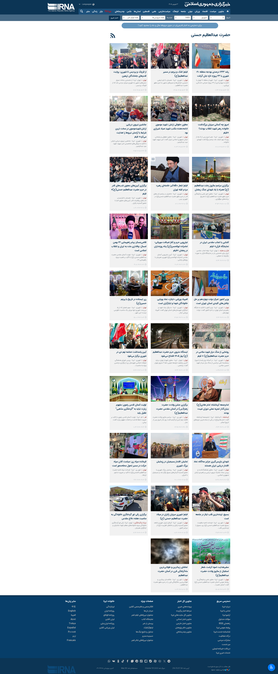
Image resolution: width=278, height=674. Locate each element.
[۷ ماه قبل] (129, 283)
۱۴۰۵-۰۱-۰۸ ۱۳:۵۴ (220, 203)
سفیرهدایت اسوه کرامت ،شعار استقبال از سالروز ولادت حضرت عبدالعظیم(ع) (214, 571)
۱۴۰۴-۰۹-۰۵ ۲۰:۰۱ (180, 479)
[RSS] (113, 36)
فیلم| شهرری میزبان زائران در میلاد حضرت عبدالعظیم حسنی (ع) (172, 517)
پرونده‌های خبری (185, 607)
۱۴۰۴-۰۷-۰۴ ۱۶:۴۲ (138, 532)
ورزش (197, 11)
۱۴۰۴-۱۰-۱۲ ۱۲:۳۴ (180, 370)
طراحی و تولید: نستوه (218, 670)
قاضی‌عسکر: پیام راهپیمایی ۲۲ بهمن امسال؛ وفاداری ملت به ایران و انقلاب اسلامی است (128, 247)
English (72, 611)
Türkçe (72, 623)
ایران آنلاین (109, 619)
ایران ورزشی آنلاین (106, 628)
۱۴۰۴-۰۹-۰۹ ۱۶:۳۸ (220, 479)
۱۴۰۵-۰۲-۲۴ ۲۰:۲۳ (179, 147)
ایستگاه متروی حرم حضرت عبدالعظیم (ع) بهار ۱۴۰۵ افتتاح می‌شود (170, 354)
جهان (190, 11)
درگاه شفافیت (224, 636)
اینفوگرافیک (148, 628)
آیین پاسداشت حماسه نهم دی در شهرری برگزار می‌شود (131, 354)
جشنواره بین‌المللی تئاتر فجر (142, 640)
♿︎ (271, 667)
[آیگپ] (146, 661)
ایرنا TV (108, 11)
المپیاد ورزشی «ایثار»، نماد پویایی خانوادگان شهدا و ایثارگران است (172, 301)
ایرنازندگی (110, 607)
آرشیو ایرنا (226, 615)
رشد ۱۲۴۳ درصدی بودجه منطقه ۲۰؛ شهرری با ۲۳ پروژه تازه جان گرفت (212, 74)
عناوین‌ (221, 11)
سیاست (213, 11)
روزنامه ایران (109, 611)
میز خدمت (226, 644)
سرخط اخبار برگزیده (184, 611)
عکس (129, 11)
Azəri (73, 619)
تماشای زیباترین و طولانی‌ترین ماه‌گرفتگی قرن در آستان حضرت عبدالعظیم (173, 571)
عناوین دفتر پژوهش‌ (183, 628)
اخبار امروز (114, 18)
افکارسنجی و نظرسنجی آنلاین (141, 607)
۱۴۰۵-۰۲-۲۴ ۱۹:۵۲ (138, 151)
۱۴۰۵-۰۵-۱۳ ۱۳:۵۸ (179, 90)
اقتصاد (205, 11)
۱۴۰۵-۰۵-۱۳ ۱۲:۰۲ (138, 90)
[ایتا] (141, 661)
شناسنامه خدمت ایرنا (222, 632)
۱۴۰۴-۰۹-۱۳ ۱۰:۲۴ (138, 427)
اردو (74, 636)
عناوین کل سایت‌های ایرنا (181, 615)
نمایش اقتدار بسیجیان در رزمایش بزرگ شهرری (172, 464)
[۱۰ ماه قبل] (170, 498)
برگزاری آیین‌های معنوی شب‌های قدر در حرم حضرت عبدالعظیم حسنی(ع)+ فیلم (128, 190)
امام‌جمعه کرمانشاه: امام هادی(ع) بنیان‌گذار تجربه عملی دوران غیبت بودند (213, 409)
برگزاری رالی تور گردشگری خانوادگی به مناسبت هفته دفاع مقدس (128, 517)
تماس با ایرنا (225, 611)
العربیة (73, 615)
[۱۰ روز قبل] (211, 56)
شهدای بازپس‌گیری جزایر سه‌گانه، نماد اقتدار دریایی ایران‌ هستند (211, 464)
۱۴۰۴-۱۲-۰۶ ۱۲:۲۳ (221, 260)
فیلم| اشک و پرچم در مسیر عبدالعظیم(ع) (175, 74)
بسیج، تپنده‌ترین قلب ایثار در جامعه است (212, 517)
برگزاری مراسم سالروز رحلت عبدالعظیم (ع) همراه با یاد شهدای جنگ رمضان (211, 188)
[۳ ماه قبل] (170, 108)
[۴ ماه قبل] (211, 169)
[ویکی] (114, 661)
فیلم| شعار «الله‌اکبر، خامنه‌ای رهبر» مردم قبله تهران (172, 188)
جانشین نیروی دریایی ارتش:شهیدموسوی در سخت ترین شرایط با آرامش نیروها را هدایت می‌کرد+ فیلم (130, 131)
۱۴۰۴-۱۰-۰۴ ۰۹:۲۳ (221, 427)
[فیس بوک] (127, 661)
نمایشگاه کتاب (147, 619)
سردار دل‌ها (148, 611)
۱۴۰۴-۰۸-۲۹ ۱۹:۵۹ (220, 532)
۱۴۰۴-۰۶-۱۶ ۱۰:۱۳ (180, 589)
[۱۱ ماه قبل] (211, 551)
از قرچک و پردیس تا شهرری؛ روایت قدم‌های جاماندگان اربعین (130, 74)
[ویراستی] (132, 661)
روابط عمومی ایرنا (223, 628)
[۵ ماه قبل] (170, 169)
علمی (154, 11)
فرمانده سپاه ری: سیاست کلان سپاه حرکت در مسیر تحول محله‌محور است (129, 464)
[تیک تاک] (123, 661)
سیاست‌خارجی (164, 11)
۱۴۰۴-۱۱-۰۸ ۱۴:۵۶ (179, 317)
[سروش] (137, 661)
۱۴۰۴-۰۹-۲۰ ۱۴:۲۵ (179, 427)
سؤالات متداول (224, 619)
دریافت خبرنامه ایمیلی (221, 649)
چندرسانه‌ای (119, 11)
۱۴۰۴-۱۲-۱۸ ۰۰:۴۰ (138, 208)
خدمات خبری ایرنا (223, 653)
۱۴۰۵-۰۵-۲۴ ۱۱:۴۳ (220, 90)
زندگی (94, 11)
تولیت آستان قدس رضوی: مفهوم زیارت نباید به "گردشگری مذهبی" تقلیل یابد (131, 409)
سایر (88, 11)
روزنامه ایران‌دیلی (107, 623)
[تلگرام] (169, 661)
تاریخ (228, 17)
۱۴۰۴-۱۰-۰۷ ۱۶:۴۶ (138, 370)
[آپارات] (155, 661)
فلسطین (146, 11)
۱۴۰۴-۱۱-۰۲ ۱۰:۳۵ (221, 370)
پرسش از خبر (148, 623)
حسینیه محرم (147, 636)
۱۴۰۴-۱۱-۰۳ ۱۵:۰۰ (138, 317)
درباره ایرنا (226, 607)
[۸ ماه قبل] (211, 388)
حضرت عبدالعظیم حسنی (210, 35)
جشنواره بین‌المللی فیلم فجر (142, 615)
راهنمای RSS (224, 623)
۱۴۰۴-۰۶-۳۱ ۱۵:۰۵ (220, 589)
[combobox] (217, 18)
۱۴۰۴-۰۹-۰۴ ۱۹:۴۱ (138, 479)
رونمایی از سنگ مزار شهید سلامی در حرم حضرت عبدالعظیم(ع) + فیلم (212, 354)
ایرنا (207, 4)
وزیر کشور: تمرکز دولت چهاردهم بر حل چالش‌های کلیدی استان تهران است (211, 301)
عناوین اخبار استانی (184, 619)
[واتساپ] (109, 661)
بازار (101, 11)
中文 (74, 607)
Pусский (72, 632)
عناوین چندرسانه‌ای (184, 632)
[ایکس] (164, 661)
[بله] (150, 661)
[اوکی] (118, 661)
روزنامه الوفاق (108, 615)
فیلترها (169, 17)
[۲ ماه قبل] (211, 108)
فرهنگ (176, 11)
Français (71, 640)
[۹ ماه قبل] (211, 498)
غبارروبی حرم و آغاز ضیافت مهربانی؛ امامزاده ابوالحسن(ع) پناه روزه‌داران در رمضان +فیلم (171, 247)
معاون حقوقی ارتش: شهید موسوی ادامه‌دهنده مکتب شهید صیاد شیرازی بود (170, 129)
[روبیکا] (160, 661)
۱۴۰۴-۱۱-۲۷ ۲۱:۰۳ (180, 264)
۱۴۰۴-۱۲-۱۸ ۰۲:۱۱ (180, 203)
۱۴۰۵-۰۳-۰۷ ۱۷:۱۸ (220, 147)
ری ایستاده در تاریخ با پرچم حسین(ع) (133, 301)
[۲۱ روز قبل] (170, 56)
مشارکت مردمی (224, 640)
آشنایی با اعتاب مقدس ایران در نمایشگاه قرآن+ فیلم (214, 245)
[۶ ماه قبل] (170, 226)
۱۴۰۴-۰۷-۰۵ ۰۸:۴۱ (179, 532)
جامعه (183, 11)
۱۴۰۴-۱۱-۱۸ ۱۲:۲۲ (221, 317)
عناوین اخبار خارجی (184, 623)
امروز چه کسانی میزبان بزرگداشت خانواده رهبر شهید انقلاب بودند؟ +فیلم (213, 129)
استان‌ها (137, 11)
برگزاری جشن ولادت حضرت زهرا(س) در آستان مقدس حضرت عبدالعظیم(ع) (172, 409)
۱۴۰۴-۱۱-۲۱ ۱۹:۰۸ (139, 264)
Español (71, 628)
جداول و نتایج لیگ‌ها (144, 632)
